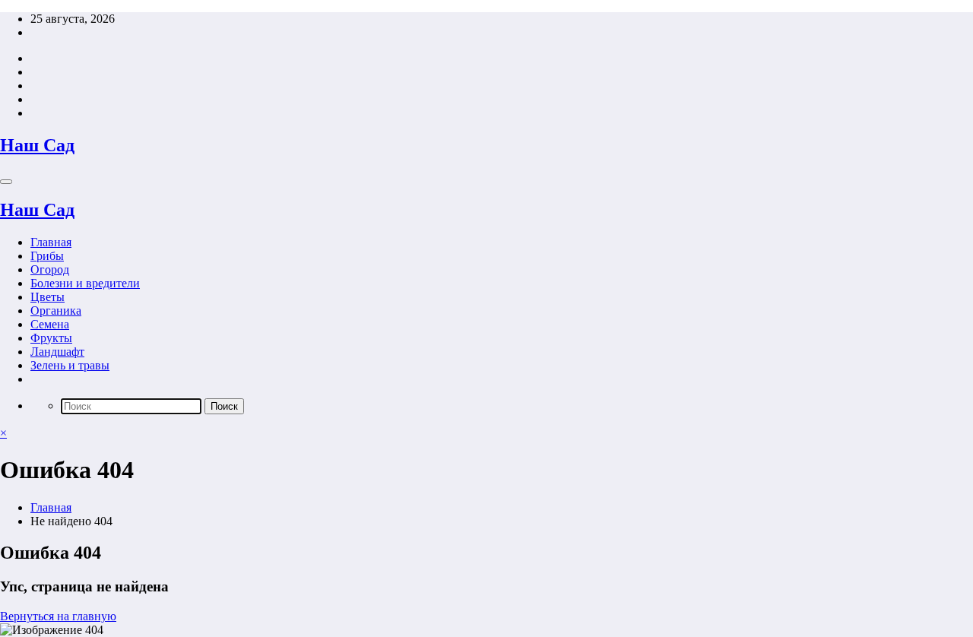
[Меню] (6, 181)
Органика (55, 310)
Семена (49, 324)
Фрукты (51, 337)
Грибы (47, 255)
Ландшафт (57, 351)
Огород (49, 269)
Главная (50, 242)
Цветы (47, 296)
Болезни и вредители (85, 283)
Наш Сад (37, 145)
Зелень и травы (69, 365)
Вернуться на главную (58, 616)
